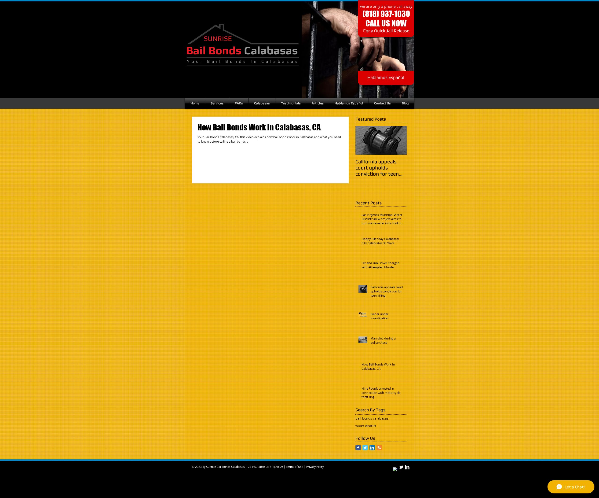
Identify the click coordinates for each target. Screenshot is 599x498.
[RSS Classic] (379, 447)
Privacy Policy (315, 466)
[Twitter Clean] (401, 467)
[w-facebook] (395, 469)
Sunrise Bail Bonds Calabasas (225, 466)
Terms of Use (294, 466)
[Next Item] (399, 140)
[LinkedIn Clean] (407, 467)
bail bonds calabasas (371, 418)
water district (365, 426)
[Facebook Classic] (358, 447)
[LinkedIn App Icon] (372, 447)
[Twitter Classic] (365, 447)
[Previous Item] (363, 140)
